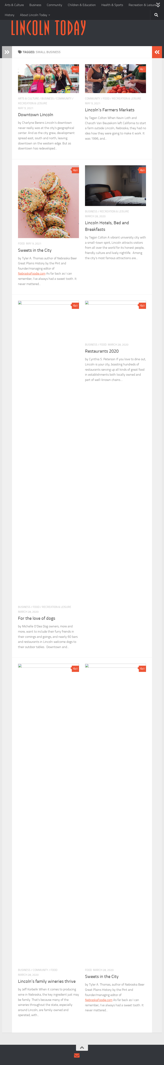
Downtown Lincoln (35, 114)
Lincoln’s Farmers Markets (109, 110)
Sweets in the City (35, 250)
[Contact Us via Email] (77, 1055)
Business (35, 5)
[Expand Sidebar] (7, 52)
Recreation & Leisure (142, 5)
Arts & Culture (14, 5)
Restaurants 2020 (102, 351)
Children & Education (82, 5)
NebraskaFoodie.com (31, 273)
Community (54, 5)
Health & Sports (112, 5)
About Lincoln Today (33, 15)
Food (106, 98)
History (9, 15)
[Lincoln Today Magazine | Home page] (48, 28)
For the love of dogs (36, 618)
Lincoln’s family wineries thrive (47, 981)
